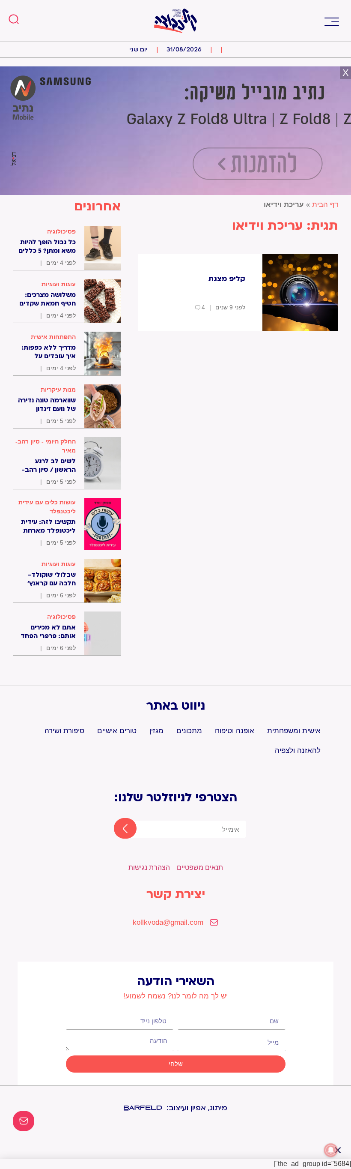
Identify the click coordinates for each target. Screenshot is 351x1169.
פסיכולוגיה (61, 231)
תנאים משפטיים (200, 867)
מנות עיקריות (58, 389)
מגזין (156, 731)
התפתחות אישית (53, 336)
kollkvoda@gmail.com (168, 922)
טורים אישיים (117, 731)
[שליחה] (117, 829)
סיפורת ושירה (64, 731)
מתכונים (189, 731)
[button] (331, 21)
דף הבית (325, 205)
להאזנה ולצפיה (298, 750)
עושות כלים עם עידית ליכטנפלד (47, 507)
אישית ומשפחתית (294, 731)
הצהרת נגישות (149, 867)
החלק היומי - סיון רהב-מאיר (45, 446)
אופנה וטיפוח (234, 731)
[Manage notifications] (331, 1150)
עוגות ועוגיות (59, 284)
